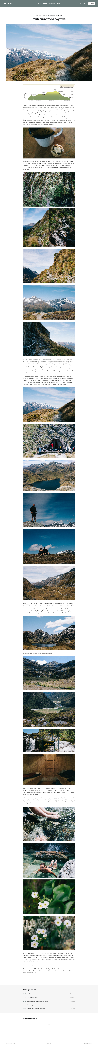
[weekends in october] (49, 997)
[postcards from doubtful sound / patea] (49, 1001)
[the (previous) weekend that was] (49, 1008)
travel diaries (52, 3)
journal (45, 3)
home (39, 3)
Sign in (84, 3)
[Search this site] (80, 4)
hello (58, 3)
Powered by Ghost (88, 1043)
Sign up (49, 1043)
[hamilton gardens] (49, 1005)
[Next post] (74, 978)
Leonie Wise (7, 3)
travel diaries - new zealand (55, 15)
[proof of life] (49, 994)
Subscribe (91, 3)
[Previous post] (24, 978)
